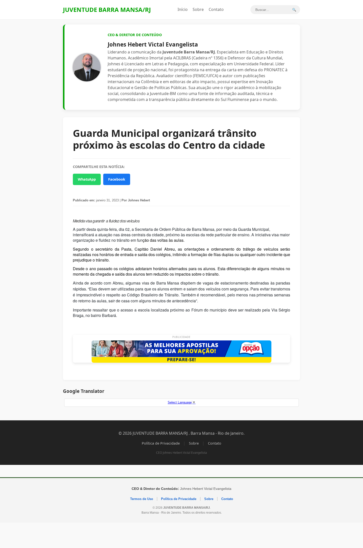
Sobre (198, 9)
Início (183, 9)
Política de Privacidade (161, 443)
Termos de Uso (141, 499)
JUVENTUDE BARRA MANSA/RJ (107, 9)
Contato (216, 9)
